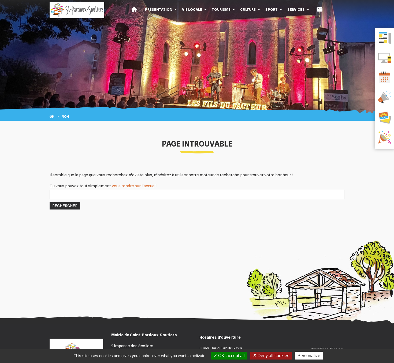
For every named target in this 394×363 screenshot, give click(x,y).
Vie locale (192, 9)
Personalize (309, 355)
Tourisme (221, 9)
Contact (319, 9)
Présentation (158, 9)
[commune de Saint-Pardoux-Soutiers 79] (52, 116)
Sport (271, 9)
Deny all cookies (273, 355)
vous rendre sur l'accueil (134, 186)
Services (296, 9)
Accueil (134, 9)
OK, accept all (231, 355)
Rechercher (64, 205)
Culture (248, 9)
